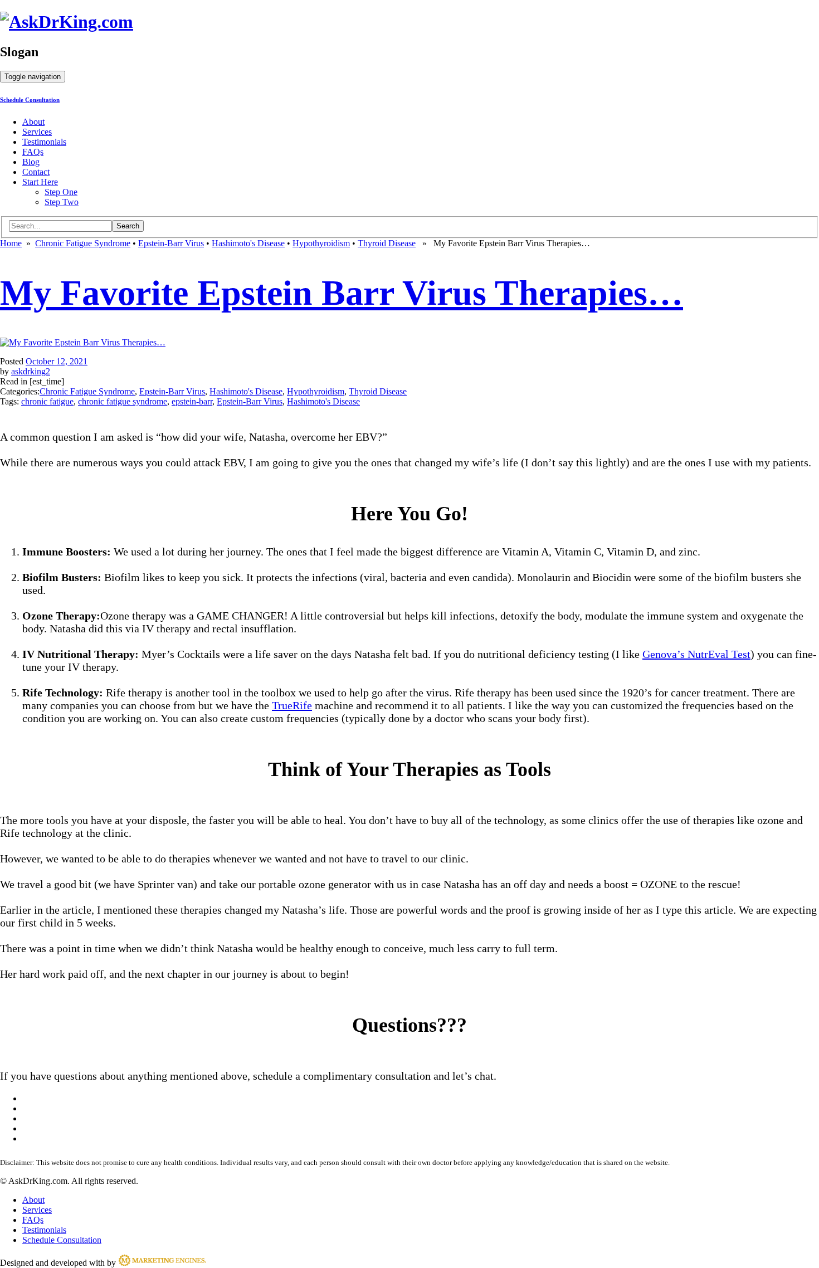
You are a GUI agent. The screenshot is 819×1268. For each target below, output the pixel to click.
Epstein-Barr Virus (171, 243)
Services (37, 131)
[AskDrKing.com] (66, 22)
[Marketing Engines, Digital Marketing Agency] (162, 1262)
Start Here (40, 182)
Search (127, 226)
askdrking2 (30, 371)
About (33, 121)
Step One (61, 192)
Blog (31, 162)
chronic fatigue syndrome (122, 401)
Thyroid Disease (387, 243)
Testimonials (44, 142)
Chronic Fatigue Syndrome (82, 243)
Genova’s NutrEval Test (696, 654)
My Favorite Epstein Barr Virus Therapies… (341, 293)
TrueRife (292, 705)
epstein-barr (192, 401)
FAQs (32, 152)
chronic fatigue (47, 401)
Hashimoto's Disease (248, 243)
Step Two (62, 202)
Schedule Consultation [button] (30, 99)
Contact (36, 172)
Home (11, 243)
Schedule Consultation (61, 1240)
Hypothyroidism (321, 243)
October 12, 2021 (56, 361)
